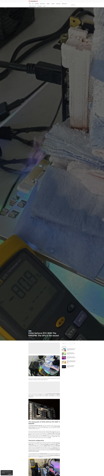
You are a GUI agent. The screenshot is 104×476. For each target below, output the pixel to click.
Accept (10, 474)
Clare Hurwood (30, 337)
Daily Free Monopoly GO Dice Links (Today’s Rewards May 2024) (71, 361)
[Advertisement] (44, 348)
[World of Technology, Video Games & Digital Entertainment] (33, 1)
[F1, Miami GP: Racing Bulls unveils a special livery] (64, 366)
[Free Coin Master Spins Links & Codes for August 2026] (64, 349)
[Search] (74, 5)
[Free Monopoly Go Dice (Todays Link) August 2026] (64, 353)
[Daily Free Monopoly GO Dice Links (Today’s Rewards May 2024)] (64, 362)
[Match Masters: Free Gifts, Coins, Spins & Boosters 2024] (64, 357)
